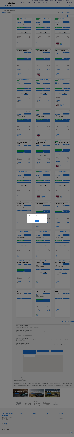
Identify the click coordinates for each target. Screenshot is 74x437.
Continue (37, 220)
